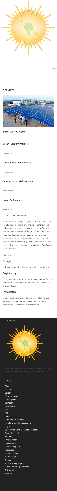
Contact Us (9, 403)
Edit (6, 409)
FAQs (7, 413)
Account (8, 389)
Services (8, 460)
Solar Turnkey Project (14, 463)
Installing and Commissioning (18, 423)
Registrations (11, 443)
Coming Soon (11, 399)
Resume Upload (12, 453)
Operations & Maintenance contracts (21, 429)
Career (8, 393)
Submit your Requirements (17, 466)
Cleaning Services (13, 396)
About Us (9, 386)
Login (7, 426)
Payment (9, 436)
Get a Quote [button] (8, 255)
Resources (9, 450)
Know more (8, 153)
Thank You (9, 473)
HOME (7, 416)
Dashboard (10, 406)
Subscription (10, 470)
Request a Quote (12, 446)
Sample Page (10, 456)
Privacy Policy (11, 439)
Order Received (12, 433)
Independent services (14, 419)
